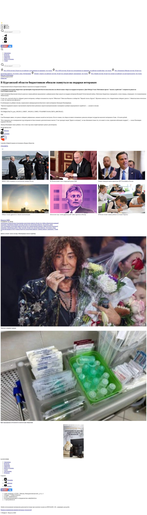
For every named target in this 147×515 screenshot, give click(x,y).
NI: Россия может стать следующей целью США (63, 181)
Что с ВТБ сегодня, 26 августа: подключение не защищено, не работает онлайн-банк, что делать (83, 70)
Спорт (6, 469)
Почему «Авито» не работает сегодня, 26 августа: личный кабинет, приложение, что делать (61, 73)
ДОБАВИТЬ (4, 146)
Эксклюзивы (8, 471)
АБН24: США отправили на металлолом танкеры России (18, 181)
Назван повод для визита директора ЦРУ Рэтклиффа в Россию (115, 181)
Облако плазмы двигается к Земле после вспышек (16, 214)
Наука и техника (9, 468)
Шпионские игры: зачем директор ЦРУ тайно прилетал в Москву (68, 214)
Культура (6, 463)
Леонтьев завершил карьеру (8, 328)
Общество (4, 78)
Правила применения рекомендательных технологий (16, 510)
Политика (7, 465)
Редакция (7, 473)
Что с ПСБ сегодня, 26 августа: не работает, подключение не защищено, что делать (27, 70)
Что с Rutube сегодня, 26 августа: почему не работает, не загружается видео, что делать (116, 73)
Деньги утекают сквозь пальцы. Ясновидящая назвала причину (18, 233)
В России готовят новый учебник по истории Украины (113, 214)
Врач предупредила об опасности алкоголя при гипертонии (17, 422)
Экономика (7, 462)
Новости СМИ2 (5, 220)
